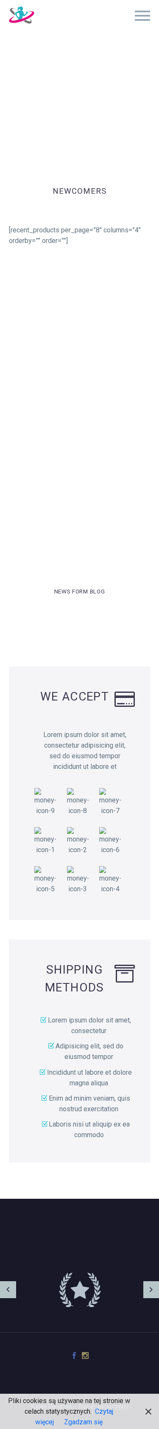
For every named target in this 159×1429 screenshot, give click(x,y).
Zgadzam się (83, 1422)
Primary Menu (142, 15)
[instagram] (85, 1355)
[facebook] (74, 1355)
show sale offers (79, 486)
